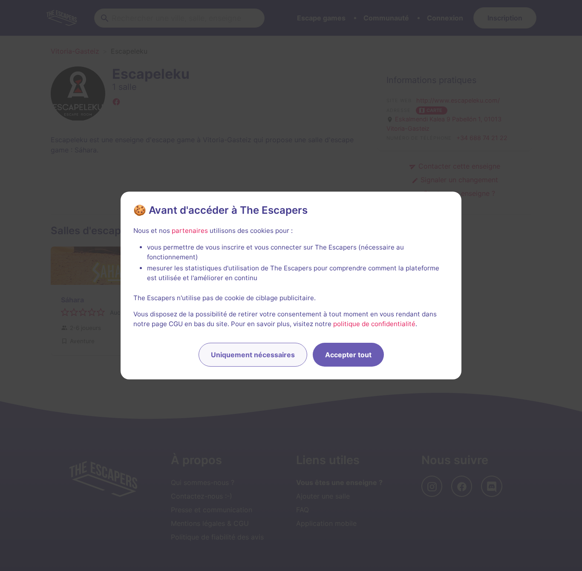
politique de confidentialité (374, 324)
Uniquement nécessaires (253, 354)
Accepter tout (348, 354)
